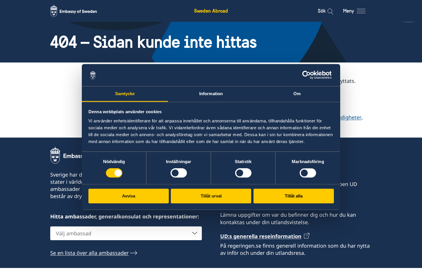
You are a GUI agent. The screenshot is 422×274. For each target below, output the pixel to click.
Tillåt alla (294, 195)
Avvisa (128, 195)
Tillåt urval (211, 195)
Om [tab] (297, 93)
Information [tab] (211, 93)
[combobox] (126, 233)
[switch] (179, 173)
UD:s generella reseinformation (260, 236)
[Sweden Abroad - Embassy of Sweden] (79, 11)
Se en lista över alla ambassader (89, 252)
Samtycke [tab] (125, 93)
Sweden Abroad (211, 10)
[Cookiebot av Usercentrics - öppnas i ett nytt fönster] (309, 75)
